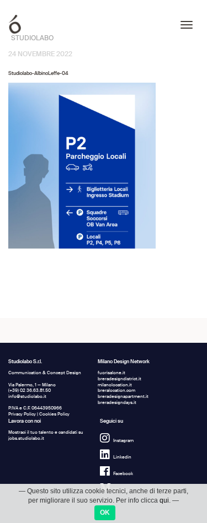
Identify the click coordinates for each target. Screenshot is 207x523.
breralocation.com (116, 390)
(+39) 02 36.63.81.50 (29, 390)
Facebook (123, 473)
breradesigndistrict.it (119, 378)
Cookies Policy (54, 414)
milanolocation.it (115, 384)
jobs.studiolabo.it (26, 438)
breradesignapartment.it (123, 396)
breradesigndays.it (117, 402)
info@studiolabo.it (27, 396)
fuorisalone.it (111, 372)
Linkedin (122, 457)
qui (164, 500)
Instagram (123, 440)
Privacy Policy (22, 414)
